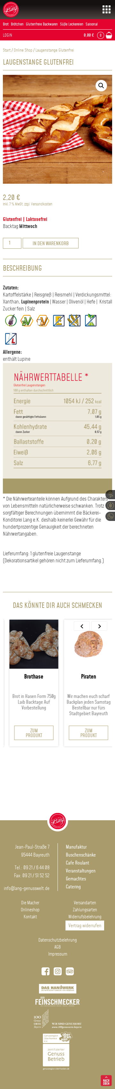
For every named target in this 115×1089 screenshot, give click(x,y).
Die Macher (30, 903)
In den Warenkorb (51, 243)
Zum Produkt (30, 733)
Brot (6, 24)
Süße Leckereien (71, 24)
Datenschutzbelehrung (57, 940)
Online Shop (23, 50)
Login (7, 35)
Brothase (30, 677)
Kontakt (30, 917)
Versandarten (85, 903)
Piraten (85, 677)
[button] (101, 85)
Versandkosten (41, 204)
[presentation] (82, 626)
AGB (57, 947)
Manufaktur (76, 847)
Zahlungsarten (85, 910)
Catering (73, 887)
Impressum (57, 954)
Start (7, 50)
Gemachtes (76, 879)
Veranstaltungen (81, 871)
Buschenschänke (81, 855)
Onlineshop (30, 910)
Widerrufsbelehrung (84, 917)
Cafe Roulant (77, 863)
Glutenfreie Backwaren (42, 24)
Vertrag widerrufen (84, 925)
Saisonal (92, 24)
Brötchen (17, 24)
